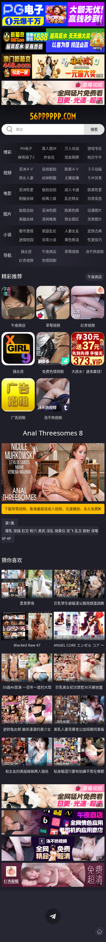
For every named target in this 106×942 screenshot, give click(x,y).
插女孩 (26, 251)
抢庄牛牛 (94, 157)
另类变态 (94, 198)
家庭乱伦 (49, 230)
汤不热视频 (95, 251)
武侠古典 (94, 230)
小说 (7, 234)
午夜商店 (49, 251)
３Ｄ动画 (94, 169)
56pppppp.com (53, 116)
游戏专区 (94, 148)
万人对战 (72, 148)
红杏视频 (26, 260)
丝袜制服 (49, 177)
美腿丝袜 (26, 219)
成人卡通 (72, 189)
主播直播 (72, 177)
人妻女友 (72, 230)
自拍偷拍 (49, 169)
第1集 (9, 522)
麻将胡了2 (26, 157)
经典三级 (49, 198)
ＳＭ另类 (94, 177)
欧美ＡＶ (72, 169)
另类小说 (49, 239)
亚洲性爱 (26, 189)
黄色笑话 (72, 239)
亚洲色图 (49, 210)
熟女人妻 (26, 177)
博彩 (7, 152)
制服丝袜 (26, 198)
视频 (7, 173)
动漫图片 (94, 210)
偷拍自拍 (49, 189)
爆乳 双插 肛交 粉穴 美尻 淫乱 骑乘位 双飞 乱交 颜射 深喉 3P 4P (50, 534)
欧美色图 (72, 210)
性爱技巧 (94, 239)
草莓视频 (72, 251)
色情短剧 (49, 260)
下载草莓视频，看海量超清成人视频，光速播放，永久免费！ (53, 508)
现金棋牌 (72, 157)
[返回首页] (99, 932)
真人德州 (49, 148)
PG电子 (26, 148)
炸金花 (49, 157)
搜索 (94, 129)
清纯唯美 (49, 219)
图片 (7, 214)
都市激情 (26, 230)
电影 (7, 193)
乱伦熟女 (72, 198)
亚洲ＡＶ (26, 169)
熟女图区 (72, 219)
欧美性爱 (94, 189)
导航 (7, 255)
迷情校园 (26, 239)
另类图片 (94, 219)
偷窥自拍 (26, 210)
